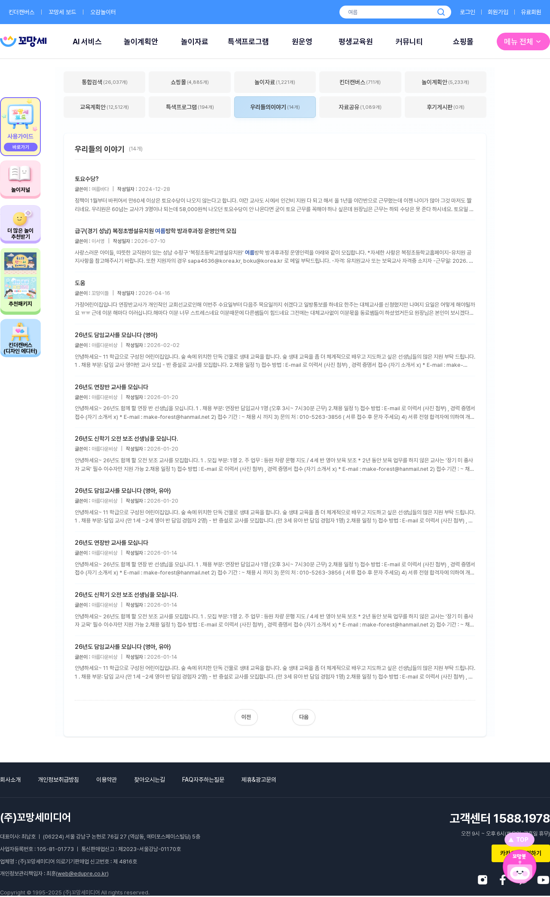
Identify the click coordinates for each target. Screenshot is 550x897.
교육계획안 (104, 107)
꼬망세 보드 (62, 12)
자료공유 (360, 107)
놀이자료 (194, 41)
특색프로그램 (248, 41)
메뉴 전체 (518, 41)
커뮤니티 (409, 41)
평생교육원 (356, 41)
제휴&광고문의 (258, 779)
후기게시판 (445, 107)
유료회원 (531, 12)
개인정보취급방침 (58, 779)
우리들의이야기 (275, 107)
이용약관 (106, 779)
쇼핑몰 (463, 41)
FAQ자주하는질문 (203, 779)
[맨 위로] (519, 839)
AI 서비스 (87, 41)
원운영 (302, 41)
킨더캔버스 (21, 12)
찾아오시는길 (149, 779)
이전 (246, 717)
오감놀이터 (103, 12)
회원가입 (498, 12)
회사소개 (10, 779)
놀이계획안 (141, 41)
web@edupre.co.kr (82, 873)
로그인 (467, 12)
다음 (304, 717)
